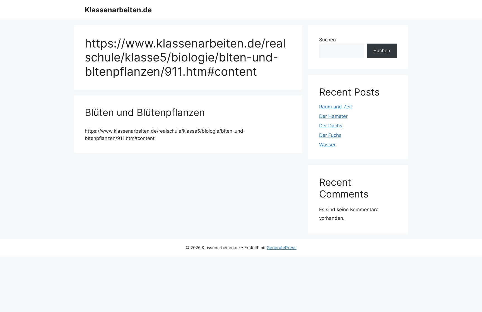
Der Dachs (330, 125)
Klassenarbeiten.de (118, 10)
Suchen (327, 39)
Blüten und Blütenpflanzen (145, 112)
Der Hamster (333, 116)
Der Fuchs (330, 135)
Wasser (327, 144)
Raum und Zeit (335, 106)
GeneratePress (282, 247)
